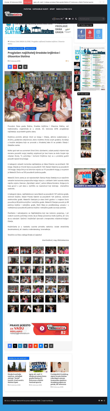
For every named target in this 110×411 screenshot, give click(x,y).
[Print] (25, 67)
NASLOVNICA (30, 48)
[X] (15, 346)
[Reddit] (36, 346)
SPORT (52, 9)
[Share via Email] (20, 67)
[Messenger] (41, 346)
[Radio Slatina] (13, 14)
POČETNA (27, 9)
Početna (12, 41)
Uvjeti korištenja (47, 400)
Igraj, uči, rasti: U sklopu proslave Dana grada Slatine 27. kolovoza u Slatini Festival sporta (63, 2)
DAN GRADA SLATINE (23, 41)
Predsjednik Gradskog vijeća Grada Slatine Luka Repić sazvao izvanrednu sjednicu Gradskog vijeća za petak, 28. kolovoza (59, 379)
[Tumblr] (25, 346)
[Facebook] (10, 67)
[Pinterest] (15, 67)
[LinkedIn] (20, 346)
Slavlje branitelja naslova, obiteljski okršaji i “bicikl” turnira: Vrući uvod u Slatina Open (16, 378)
